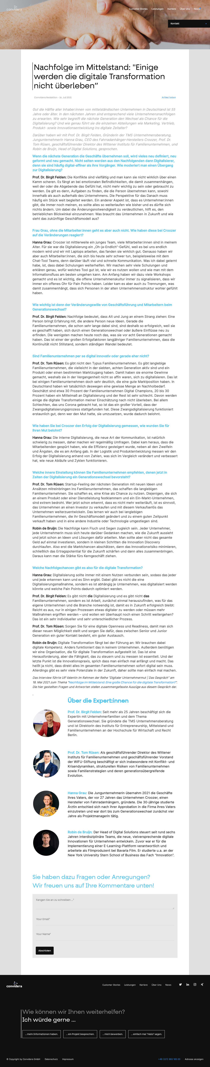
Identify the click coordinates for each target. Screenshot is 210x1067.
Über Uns (185, 9)
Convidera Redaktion (45, 97)
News (197, 9)
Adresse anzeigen (194, 1059)
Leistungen (158, 9)
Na (71, 682)
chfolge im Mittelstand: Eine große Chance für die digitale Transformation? (124, 682)
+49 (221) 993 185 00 (169, 1059)
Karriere (172, 9)
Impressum (68, 1059)
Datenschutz (51, 1059)
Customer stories (138, 9)
